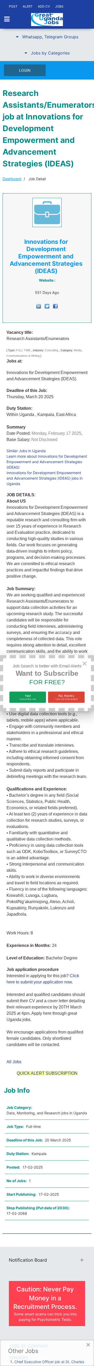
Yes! (28, 696)
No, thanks (66, 696)
